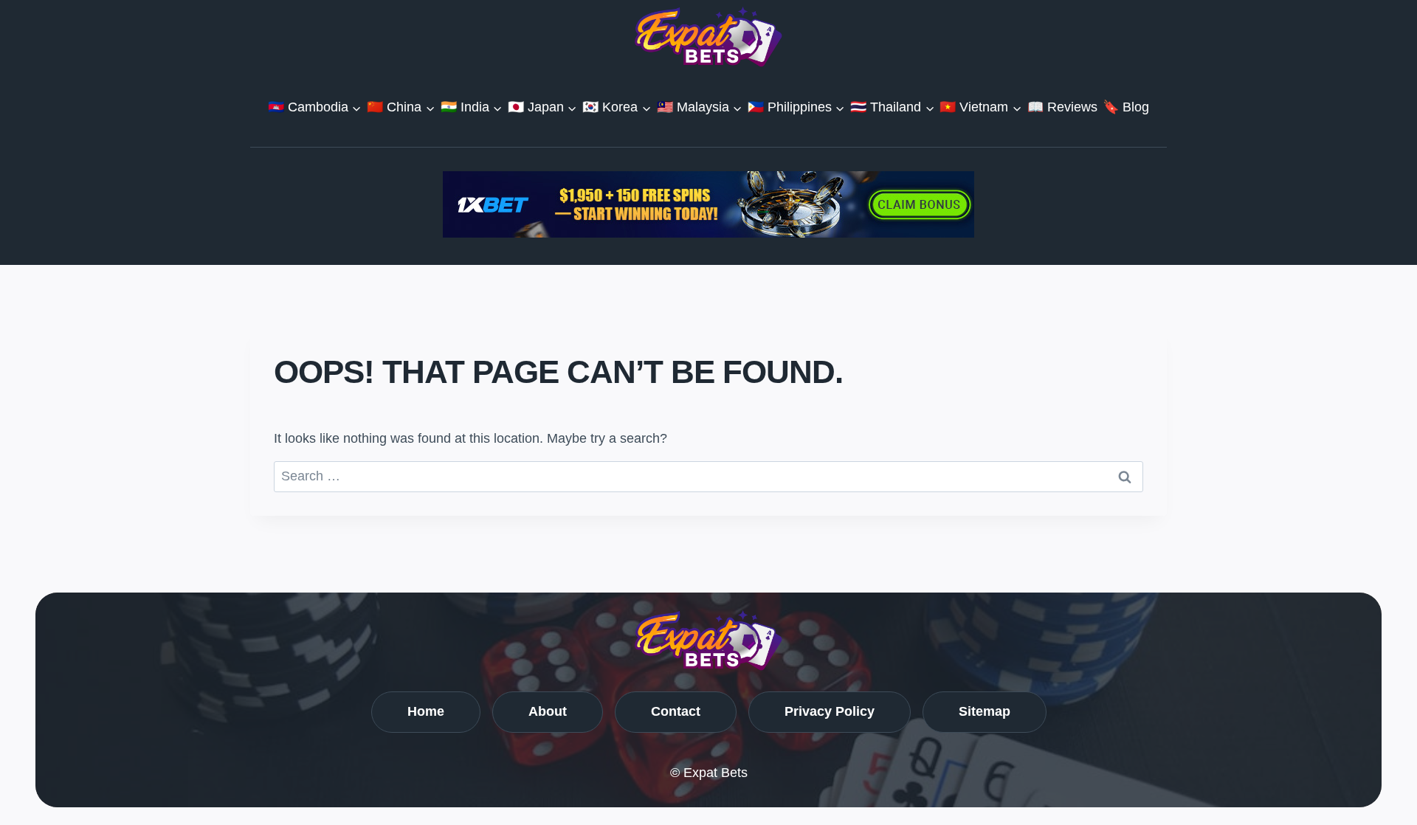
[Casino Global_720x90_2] (708, 204)
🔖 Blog (1126, 107)
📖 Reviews (1062, 107)
